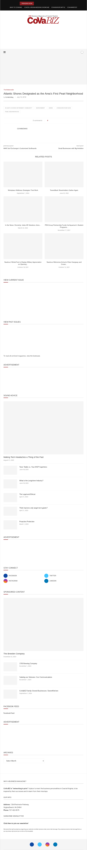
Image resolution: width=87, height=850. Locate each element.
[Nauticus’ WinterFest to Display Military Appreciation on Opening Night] (23, 246)
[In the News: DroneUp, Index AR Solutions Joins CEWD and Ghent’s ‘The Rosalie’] (23, 209)
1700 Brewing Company (28, 663)
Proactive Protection (26, 521)
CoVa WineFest (72, 7)
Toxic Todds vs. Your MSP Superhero (33, 467)
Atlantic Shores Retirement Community (18, 108)
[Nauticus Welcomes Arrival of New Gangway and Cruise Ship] (64, 246)
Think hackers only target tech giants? (33, 508)
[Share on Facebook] (50, 121)
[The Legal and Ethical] (10, 497)
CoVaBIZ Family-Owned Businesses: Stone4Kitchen (38, 691)
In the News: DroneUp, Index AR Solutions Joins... (23, 225)
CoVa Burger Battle (58, 7)
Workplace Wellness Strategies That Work (23, 190)
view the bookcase (33, 356)
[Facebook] (71, 52)
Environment (40, 108)
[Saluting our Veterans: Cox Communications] (10, 680)
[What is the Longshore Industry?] (10, 483)
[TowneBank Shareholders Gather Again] (64, 174)
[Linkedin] (55, 844)
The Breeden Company (14, 654)
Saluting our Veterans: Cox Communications (35, 677)
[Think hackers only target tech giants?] (10, 511)
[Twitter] (40, 844)
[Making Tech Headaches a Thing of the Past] (43, 427)
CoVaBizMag (9, 97)
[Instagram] (47, 844)
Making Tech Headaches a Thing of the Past (24, 457)
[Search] (78, 52)
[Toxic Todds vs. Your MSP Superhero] (10, 470)
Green (51, 108)
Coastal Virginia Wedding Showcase (36, 7)
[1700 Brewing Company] (10, 666)
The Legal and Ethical (27, 494)
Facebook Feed (9, 713)
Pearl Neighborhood (12, 111)
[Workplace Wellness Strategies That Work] (23, 174)
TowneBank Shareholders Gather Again (64, 190)
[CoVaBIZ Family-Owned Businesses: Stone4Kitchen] (10, 694)
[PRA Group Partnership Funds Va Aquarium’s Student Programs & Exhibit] (64, 209)
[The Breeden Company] (43, 624)
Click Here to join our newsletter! (16, 823)
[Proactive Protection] (10, 524)
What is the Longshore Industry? (31, 481)
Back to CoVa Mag (16, 7)
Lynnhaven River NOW (64, 108)
